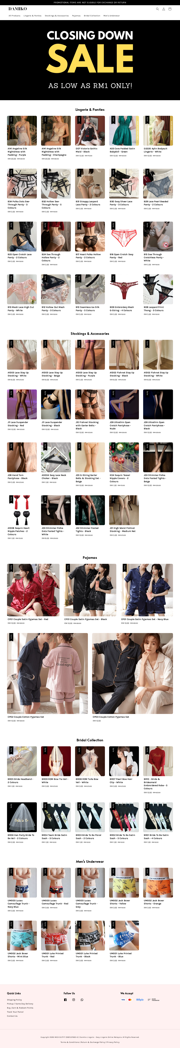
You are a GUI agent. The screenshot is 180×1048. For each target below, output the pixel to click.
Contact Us (12, 1016)
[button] (157, 9)
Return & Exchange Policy (93, 1042)
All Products (14, 15)
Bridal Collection (92, 15)
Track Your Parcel (15, 1012)
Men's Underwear (112, 15)
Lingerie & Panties (32, 15)
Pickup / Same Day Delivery (20, 1004)
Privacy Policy (113, 1042)
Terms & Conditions (70, 1042)
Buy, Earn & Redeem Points (20, 1008)
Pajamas (76, 15)
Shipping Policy (14, 1000)
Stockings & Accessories (57, 15)
